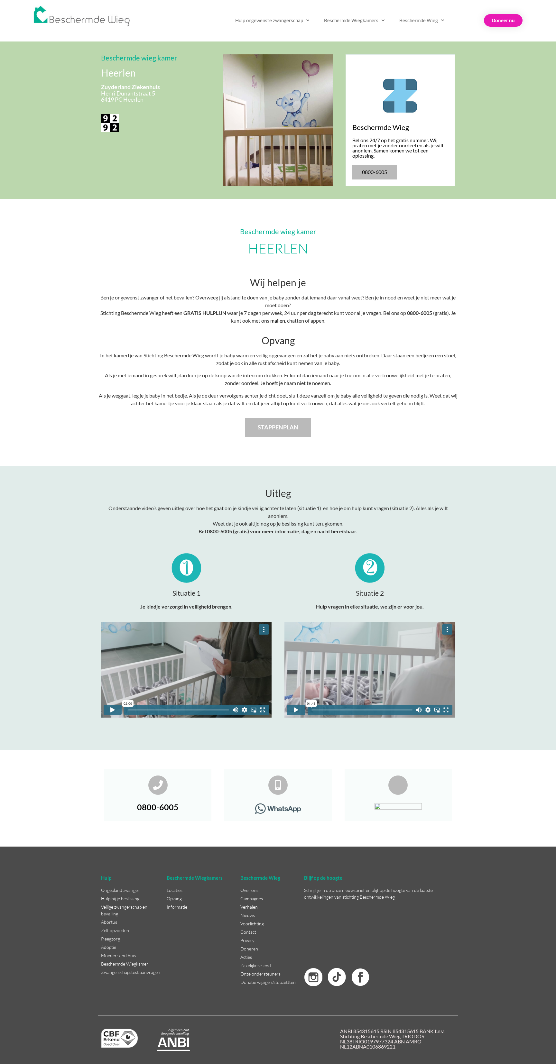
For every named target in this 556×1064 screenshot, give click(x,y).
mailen (277, 320)
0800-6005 (158, 807)
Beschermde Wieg (418, 20)
